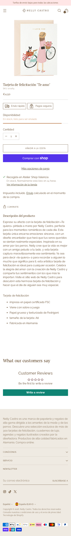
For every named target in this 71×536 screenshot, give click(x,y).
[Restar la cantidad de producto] (6, 136)
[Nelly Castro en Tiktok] (10, 492)
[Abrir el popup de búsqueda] (59, 10)
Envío (29, 193)
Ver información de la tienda (22, 184)
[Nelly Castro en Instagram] (5, 492)
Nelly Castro (25, 509)
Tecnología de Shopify (13, 515)
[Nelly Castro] (35, 10)
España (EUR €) (26, 504)
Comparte (13, 207)
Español (6, 504)
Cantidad (8, 129)
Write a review (35, 392)
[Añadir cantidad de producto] (16, 136)
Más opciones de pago (35, 168)
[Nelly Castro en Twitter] (16, 492)
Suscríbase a (60, 480)
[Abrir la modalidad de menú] (4, 10)
